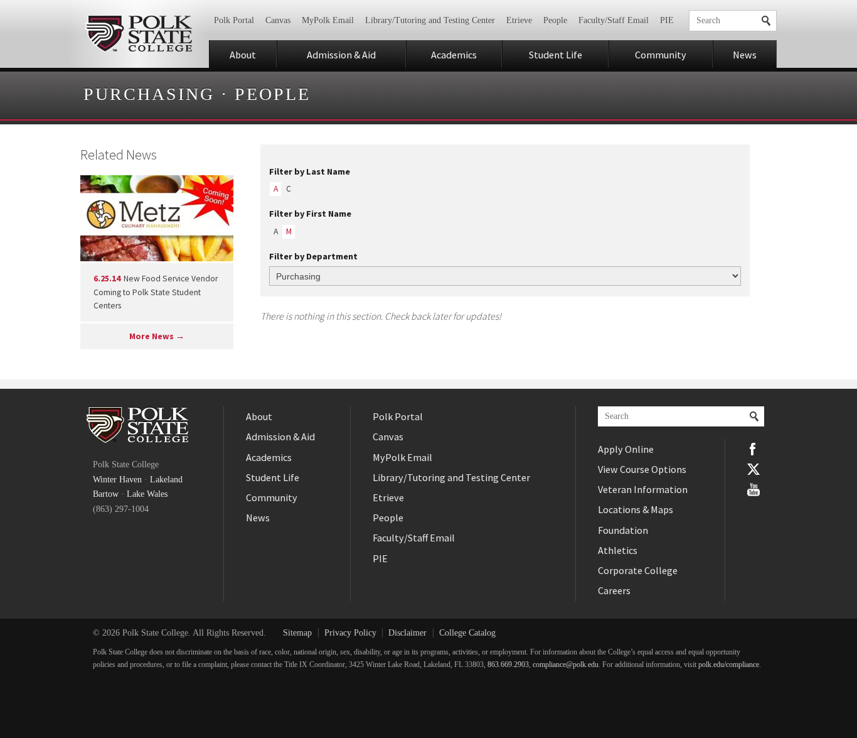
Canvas (277, 20)
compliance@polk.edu (566, 665)
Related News (118, 154)
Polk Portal (234, 20)
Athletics (617, 550)
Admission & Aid (341, 54)
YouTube (753, 489)
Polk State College (138, 34)
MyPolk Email (328, 20)
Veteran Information (643, 489)
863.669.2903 (508, 665)
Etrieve (519, 20)
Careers (614, 590)
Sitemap (297, 633)
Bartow (106, 494)
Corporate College (638, 570)
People (555, 20)
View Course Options (642, 469)
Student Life (555, 54)
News (745, 54)
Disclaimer (407, 633)
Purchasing (149, 94)
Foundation (623, 530)
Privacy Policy (350, 633)
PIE (667, 20)
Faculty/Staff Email (613, 20)
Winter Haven (117, 479)
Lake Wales (147, 494)
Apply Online (626, 449)
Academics (454, 54)
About (243, 54)
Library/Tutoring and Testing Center (430, 20)
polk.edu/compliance (728, 665)
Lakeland (166, 479)
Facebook (753, 449)
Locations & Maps (635, 509)
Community (660, 54)
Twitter (753, 469)
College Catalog (467, 633)
